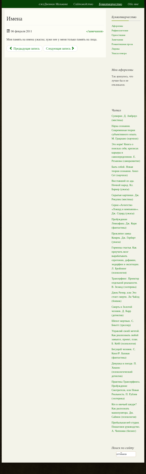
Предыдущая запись (26, 48)
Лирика (116, 48)
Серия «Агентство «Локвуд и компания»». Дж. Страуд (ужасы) (125, 209)
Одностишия (118, 35)
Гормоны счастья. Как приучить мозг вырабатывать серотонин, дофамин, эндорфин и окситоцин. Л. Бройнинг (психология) (125, 260)
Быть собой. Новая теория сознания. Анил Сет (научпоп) (125, 171)
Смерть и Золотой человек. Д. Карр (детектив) (122, 311)
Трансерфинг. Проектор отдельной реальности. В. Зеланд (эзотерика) (125, 283)
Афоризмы (117, 26)
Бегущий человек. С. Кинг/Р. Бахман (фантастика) (124, 353)
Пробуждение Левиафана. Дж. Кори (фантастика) (124, 223)
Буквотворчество (110, 4)
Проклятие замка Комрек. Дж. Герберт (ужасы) (124, 238)
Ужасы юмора (119, 53)
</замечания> (95, 31)
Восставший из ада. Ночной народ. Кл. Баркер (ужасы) (123, 185)
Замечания (117, 39)
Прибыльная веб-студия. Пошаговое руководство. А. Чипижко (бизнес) (126, 427)
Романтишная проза (122, 44)
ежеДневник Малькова (53, 4)
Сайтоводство (83, 4)
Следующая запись (58, 48)
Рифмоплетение (120, 30)
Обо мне (133, 4)
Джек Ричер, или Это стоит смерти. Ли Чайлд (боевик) (125, 297)
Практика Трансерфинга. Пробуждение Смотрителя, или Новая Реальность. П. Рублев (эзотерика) (126, 390)
